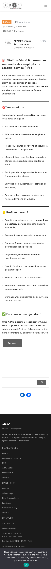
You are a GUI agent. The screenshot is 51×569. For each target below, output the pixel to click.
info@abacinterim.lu (10, 528)
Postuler (5, 488)
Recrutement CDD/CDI (11, 458)
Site (44, 40)
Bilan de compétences (10, 498)
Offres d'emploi (8, 493)
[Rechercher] (42, 382)
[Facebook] (28, 395)
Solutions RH (7, 472)
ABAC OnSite (7, 467)
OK (26, 565)
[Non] (47, 558)
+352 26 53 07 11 (9, 523)
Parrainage (6, 503)
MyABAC (6, 477)
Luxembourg (23, 22)
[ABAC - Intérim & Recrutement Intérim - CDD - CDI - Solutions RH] (13, 5)
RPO (4, 463)
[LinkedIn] (22, 395)
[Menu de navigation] (45, 5)
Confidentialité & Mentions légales (13, 546)
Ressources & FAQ (9, 507)
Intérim (5, 453)
